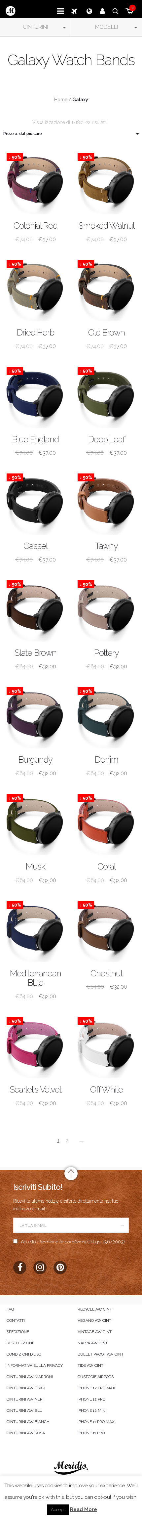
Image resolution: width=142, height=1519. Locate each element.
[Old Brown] (106, 289)
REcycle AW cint (95, 1309)
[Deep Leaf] (106, 396)
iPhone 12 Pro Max (96, 1388)
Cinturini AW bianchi (29, 1421)
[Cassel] (35, 502)
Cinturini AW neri (25, 1399)
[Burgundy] (35, 716)
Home (60, 99)
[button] (35, 27)
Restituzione (20, 1343)
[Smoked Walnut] (106, 182)
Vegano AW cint (94, 1320)
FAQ (10, 1309)
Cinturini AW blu (25, 1410)
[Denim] (106, 716)
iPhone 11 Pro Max (96, 1421)
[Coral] (106, 823)
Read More (83, 1509)
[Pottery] (106, 609)
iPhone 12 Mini (92, 1410)
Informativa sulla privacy (35, 1365)
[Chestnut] (106, 930)
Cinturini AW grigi (26, 1388)
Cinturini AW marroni (30, 1376)
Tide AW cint (90, 1365)
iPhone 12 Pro (91, 1399)
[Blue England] (35, 396)
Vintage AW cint (95, 1331)
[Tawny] (106, 502)
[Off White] (106, 1046)
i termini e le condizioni (61, 1241)
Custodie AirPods (96, 1376)
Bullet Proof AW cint (101, 1354)
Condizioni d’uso (24, 1354)
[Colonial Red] (35, 182)
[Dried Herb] (35, 289)
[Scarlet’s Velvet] (35, 1046)
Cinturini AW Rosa (26, 1433)
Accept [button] (58, 1509)
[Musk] (35, 823)
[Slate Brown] (35, 609)
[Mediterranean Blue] (35, 930)
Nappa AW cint (93, 1343)
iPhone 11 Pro (91, 1433)
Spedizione (18, 1331)
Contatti (16, 1320)
